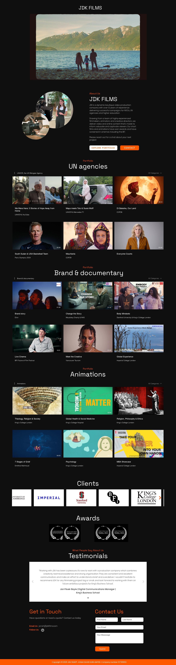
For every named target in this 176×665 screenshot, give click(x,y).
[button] (144, 77)
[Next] (143, 581)
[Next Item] (160, 498)
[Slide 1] (88, 597)
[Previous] (32, 581)
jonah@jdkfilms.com (48, 626)
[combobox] (155, 173)
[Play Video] (37, 190)
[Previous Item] (16, 498)
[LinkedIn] (42, 630)
